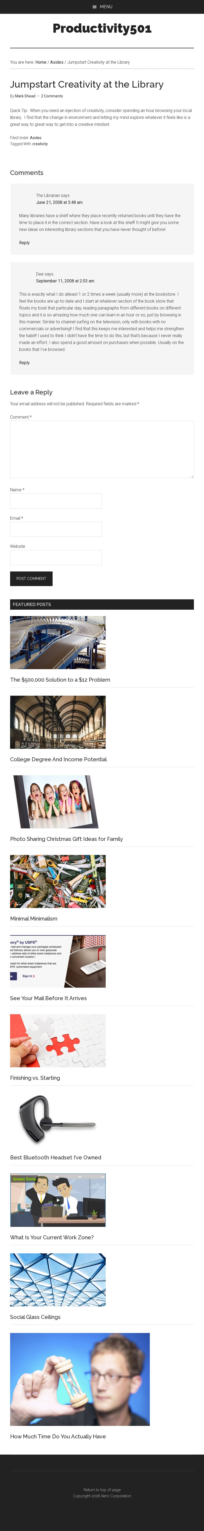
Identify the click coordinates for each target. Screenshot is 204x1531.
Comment (21, 417)
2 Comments (52, 96)
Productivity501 (102, 28)
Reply (24, 242)
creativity (40, 144)
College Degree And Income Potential (58, 759)
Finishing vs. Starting (35, 1078)
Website (17, 546)
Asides (35, 138)
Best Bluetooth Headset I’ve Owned (55, 1157)
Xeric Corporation (116, 1496)
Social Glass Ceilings (35, 1317)
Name (17, 489)
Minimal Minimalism (33, 918)
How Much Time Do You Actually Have (58, 1436)
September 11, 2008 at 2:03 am (65, 280)
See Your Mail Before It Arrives (48, 998)
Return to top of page (102, 1490)
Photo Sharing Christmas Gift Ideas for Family (66, 839)
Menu (106, 6)
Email (16, 518)
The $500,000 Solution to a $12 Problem (60, 680)
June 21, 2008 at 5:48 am (59, 202)
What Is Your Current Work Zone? (52, 1237)
